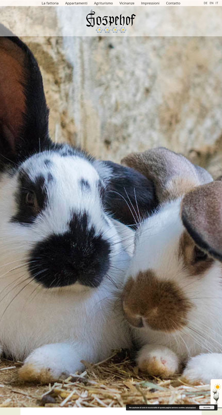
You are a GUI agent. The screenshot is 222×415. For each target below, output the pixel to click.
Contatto (173, 3)
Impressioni (150, 3)
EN (211, 3)
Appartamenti (76, 3)
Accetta (206, 407)
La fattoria (50, 3)
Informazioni (191, 407)
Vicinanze (126, 3)
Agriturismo (103, 3)
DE (206, 3)
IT (217, 3)
